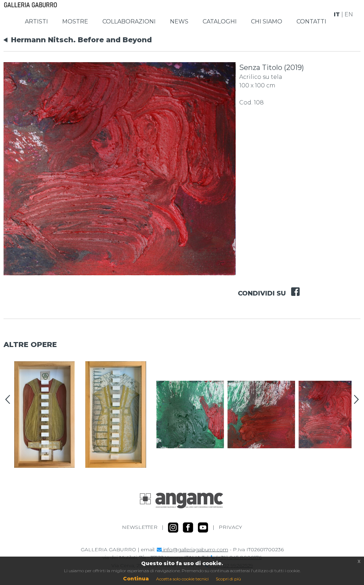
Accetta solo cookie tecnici (182, 578)
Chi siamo (266, 21)
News (179, 21)
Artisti (36, 21)
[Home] (30, 4)
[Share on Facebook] (293, 287)
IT (337, 14)
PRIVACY (230, 527)
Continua (136, 578)
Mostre (75, 21)
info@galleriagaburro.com (195, 549)
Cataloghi (220, 21)
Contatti (311, 21)
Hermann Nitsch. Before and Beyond (81, 40)
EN (348, 14)
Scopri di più (228, 578)
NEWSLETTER (139, 527)
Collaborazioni (129, 21)
